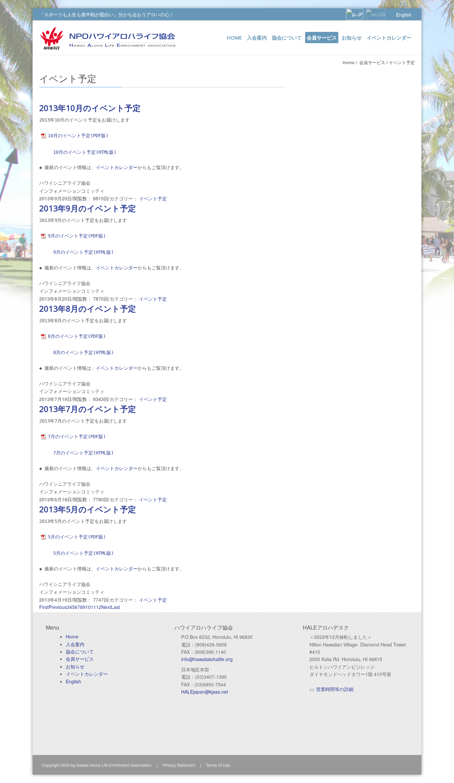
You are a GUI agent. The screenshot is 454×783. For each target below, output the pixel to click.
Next (106, 607)
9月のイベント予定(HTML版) (83, 252)
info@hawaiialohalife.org (207, 659)
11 (93, 607)
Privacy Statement (179, 765)
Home (349, 62)
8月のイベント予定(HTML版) (83, 352)
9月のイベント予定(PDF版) (77, 236)
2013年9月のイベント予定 (87, 208)
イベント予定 (402, 62)
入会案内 (75, 644)
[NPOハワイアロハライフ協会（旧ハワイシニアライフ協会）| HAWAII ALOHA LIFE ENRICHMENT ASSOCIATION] (107, 37)
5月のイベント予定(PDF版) (77, 536)
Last (115, 607)
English (403, 14)
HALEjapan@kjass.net (204, 691)
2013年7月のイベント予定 (87, 408)
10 (88, 607)
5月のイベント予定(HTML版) (83, 553)
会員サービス (80, 658)
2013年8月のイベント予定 (87, 308)
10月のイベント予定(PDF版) (78, 135)
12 (98, 607)
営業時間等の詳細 (334, 689)
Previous (58, 607)
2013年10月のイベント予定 (90, 107)
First (44, 607)
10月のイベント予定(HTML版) (84, 152)
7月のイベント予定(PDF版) (77, 436)
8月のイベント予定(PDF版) (77, 336)
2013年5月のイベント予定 (87, 509)
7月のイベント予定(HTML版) (83, 452)
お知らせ (75, 666)
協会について (80, 651)
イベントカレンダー (117, 167)
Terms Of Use (218, 765)
